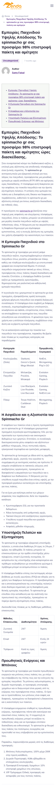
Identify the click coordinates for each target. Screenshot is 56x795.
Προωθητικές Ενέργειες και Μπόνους (26, 121)
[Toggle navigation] (52, 5)
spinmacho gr (26, 211)
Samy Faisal (18, 73)
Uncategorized (21, 16)
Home (7, 16)
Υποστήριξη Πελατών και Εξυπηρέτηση (27, 118)
